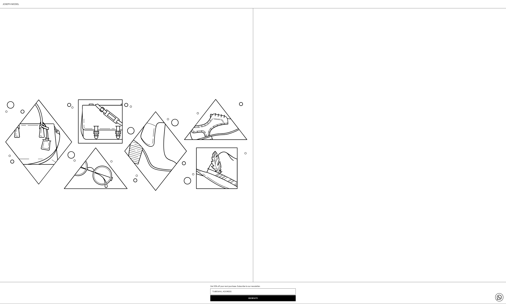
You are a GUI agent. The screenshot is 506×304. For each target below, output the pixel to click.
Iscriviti (253, 298)
